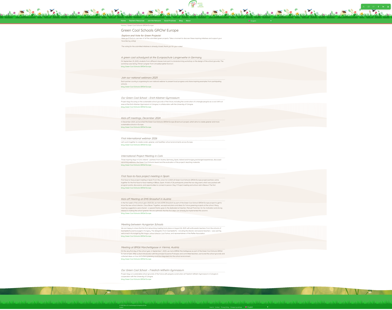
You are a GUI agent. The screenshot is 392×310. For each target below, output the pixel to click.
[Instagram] (383, 6)
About (188, 21)
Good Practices (170, 21)
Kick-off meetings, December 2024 (140, 118)
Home (123, 21)
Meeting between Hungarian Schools (142, 224)
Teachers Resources (136, 21)
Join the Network (154, 21)
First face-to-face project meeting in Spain (145, 176)
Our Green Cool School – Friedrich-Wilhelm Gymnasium (152, 270)
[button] (260, 20)
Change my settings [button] (236, 307)
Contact (217, 307)
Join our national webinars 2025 (139, 77)
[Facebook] (378, 6)
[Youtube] (388, 6)
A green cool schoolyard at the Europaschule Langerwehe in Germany (161, 57)
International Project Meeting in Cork (142, 155)
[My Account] (363, 6)
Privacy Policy (225, 307)
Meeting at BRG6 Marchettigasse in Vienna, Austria (150, 247)
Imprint (212, 307)
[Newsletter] (373, 6)
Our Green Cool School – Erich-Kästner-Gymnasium (150, 97)
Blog (181, 21)
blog (123, 66)
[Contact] (368, 6)
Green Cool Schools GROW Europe (138, 66)
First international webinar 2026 (139, 138)
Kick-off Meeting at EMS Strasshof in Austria (146, 198)
